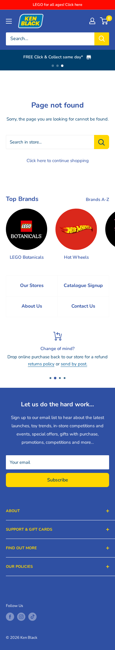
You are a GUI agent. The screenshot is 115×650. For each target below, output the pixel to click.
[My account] (92, 21)
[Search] (101, 38)
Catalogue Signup (83, 285)
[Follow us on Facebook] (10, 617)
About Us (32, 306)
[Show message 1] (53, 66)
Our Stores (32, 285)
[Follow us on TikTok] (32, 617)
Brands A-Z (97, 199)
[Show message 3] (62, 66)
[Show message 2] (57, 66)
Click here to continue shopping (58, 161)
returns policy (41, 364)
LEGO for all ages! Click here (57, 4)
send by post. (74, 364)
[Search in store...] (101, 142)
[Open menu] (9, 21)
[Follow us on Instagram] (21, 617)
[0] (104, 20)
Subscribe (57, 480)
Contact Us (83, 306)
